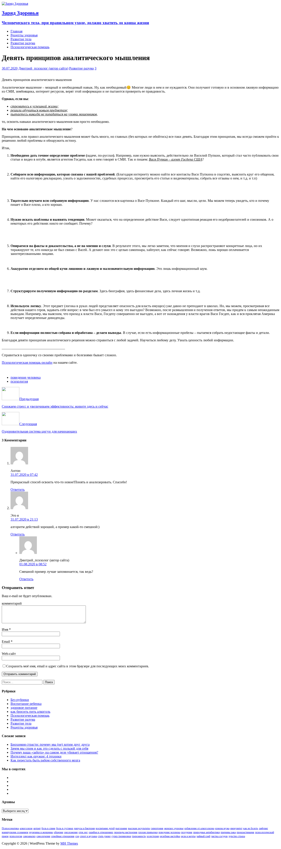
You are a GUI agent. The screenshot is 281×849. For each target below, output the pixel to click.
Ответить (18, 489)
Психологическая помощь (30, 47)
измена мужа (222, 828)
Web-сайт (9, 654)
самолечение (43, 836)
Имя (5, 629)
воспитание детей (105, 828)
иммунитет (236, 828)
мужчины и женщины (41, 832)
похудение (186, 832)
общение (58, 832)
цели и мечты (188, 836)
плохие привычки (148, 832)
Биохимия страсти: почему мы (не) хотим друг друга (50, 744)
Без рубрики (20, 700)
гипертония (157, 828)
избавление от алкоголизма (199, 828)
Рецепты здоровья (24, 35)
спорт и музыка (88, 836)
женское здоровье (174, 828)
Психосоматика (10, 828)
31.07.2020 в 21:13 (24, 519)
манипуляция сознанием (15, 832)
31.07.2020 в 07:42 (24, 474)
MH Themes (69, 843)
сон (77, 836)
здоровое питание (24, 707)
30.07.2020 (10, 68)
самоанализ (29, 836)
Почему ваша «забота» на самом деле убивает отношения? (54, 752)
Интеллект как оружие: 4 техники (36, 756)
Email (6, 641)
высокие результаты (139, 828)
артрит (37, 828)
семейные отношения (62, 836)
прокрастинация (245, 832)
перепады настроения (125, 832)
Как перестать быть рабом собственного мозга (45, 760)
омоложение (71, 832)
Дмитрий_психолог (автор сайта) (43, 68)
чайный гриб (203, 836)
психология (19, 381)
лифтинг (263, 828)
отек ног (83, 832)
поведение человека (26, 377)
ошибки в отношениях (101, 832)
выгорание (121, 828)
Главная (16, 31)
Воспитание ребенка (26, 704)
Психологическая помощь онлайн (27, 362)
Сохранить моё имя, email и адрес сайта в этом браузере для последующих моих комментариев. (77, 666)
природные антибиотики (206, 832)
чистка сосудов (219, 836)
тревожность (139, 836)
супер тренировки (121, 836)
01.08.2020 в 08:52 (33, 564)
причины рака (228, 832)
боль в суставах (64, 828)
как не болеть (250, 828)
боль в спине (48, 828)
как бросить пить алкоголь (30, 711)
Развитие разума (23, 43)
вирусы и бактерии (84, 828)
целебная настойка (170, 836)
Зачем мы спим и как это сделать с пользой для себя (49, 748)
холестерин (153, 836)
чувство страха (237, 836)
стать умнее (104, 836)
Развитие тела (21, 39)
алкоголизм (26, 828)
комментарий (12, 603)
